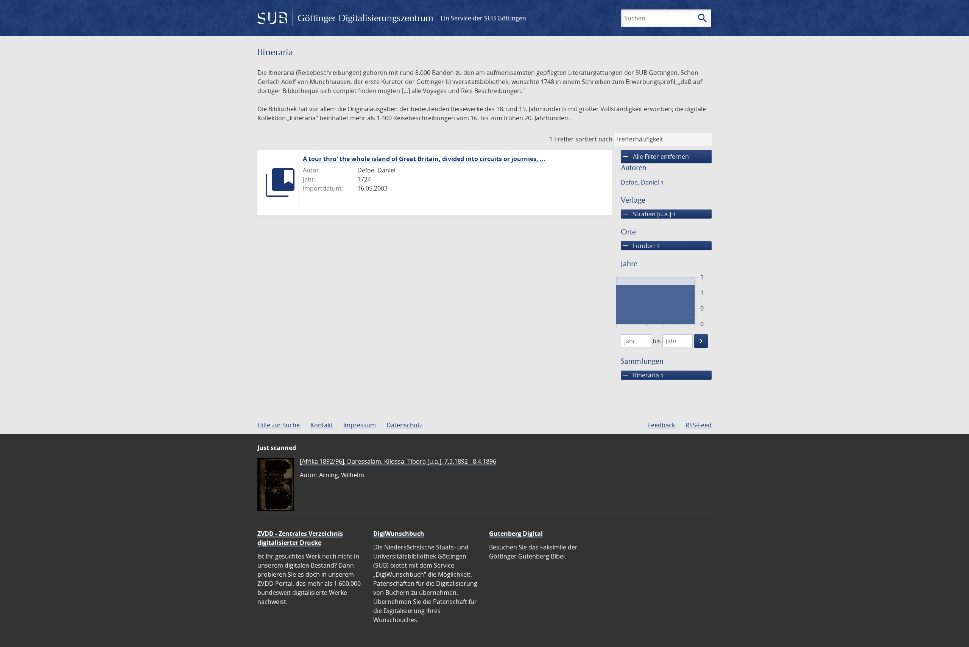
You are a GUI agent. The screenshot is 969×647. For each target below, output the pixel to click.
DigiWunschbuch (398, 533)
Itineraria (642, 375)
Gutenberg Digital (516, 533)
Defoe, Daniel (642, 182)
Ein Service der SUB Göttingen (483, 18)
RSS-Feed (698, 425)
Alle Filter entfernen (655, 156)
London (640, 245)
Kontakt (321, 425)
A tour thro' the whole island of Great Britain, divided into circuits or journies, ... (424, 159)
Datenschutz (404, 425)
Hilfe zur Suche (278, 425)
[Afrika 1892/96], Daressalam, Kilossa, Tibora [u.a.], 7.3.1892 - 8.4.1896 (398, 461)
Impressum (359, 425)
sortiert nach (593, 139)
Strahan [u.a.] (648, 214)
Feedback (661, 425)
